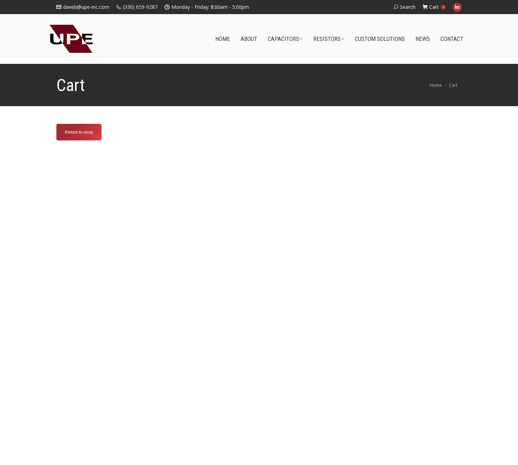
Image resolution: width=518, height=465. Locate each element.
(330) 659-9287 (140, 7)
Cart (436, 7)
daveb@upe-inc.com (86, 7)
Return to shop (79, 132)
